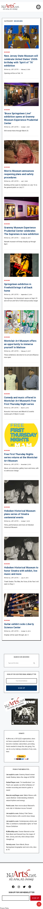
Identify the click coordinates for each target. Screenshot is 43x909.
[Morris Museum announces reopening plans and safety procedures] (21, 152)
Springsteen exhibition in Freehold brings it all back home (18, 287)
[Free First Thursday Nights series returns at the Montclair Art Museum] (21, 435)
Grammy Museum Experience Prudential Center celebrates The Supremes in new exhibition (21, 231)
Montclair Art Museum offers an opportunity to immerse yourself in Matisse (20, 344)
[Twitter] (24, 886)
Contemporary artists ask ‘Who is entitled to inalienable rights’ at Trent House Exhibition (21, 823)
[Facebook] (13, 886)
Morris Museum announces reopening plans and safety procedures (19, 174)
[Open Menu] (38, 7)
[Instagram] (18, 886)
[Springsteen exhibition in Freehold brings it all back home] (21, 265)
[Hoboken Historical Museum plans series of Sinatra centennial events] (21, 491)
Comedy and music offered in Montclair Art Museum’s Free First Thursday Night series (20, 401)
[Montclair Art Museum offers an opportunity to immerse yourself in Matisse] (21, 322)
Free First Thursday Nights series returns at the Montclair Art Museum (21, 457)
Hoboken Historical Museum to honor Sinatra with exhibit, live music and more (21, 571)
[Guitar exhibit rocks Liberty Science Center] (21, 605)
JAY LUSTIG (14, 69)
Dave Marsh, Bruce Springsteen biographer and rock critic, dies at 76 (21, 847)
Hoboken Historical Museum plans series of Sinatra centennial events (19, 514)
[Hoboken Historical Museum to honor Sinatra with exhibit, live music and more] (21, 548)
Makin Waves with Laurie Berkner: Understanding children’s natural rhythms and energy (21, 797)
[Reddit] (29, 886)
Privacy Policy (4, 908)
